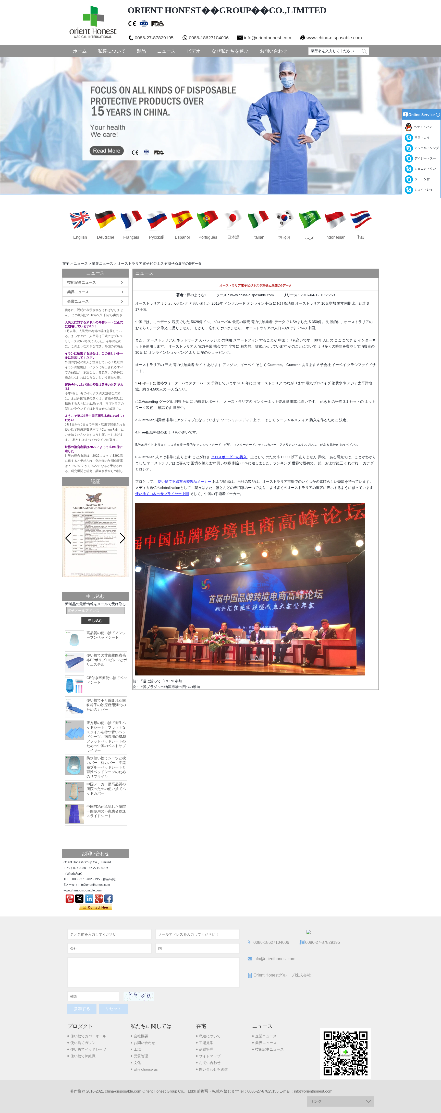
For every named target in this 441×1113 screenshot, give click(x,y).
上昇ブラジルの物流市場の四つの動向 (169, 687)
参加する (82, 1008)
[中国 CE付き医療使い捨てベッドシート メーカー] (74, 685)
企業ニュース (78, 301)
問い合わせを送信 (213, 1069)
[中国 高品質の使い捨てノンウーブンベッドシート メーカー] (74, 640)
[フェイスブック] (108, 898)
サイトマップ (209, 1056)
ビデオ (194, 51)
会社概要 (141, 1036)
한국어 (284, 237)
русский (156, 237)
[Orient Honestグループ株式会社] (92, 22)
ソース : (223, 295)
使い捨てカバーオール (88, 1036)
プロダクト (80, 1026)
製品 (141, 51)
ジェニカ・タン (424, 168)
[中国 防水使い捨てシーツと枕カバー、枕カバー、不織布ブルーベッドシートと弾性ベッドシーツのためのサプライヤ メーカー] (74, 765)
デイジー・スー (424, 158)
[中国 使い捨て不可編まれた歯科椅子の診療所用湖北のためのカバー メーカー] (74, 707)
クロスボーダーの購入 (229, 457)
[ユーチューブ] (70, 898)
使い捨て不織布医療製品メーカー (184, 481)
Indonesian (335, 237)
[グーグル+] (99, 898)
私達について (112, 51)
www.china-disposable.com (334, 37)
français (131, 237)
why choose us (146, 1069)
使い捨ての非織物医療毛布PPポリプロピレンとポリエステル (107, 660)
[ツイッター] (79, 898)
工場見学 (206, 1043)
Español (182, 237)
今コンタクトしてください (95, 907)
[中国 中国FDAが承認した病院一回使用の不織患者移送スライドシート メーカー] (74, 814)
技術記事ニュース (81, 282)
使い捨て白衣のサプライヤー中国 (162, 494)
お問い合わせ (273, 51)
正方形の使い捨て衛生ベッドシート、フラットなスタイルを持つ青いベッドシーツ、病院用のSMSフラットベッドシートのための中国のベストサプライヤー (106, 736)
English (80, 237)
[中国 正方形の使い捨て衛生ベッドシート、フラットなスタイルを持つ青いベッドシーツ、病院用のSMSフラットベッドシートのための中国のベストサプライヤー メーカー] (74, 730)
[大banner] (220, 126)
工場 (137, 1049)
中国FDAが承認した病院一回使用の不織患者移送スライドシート (106, 811)
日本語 (233, 237)
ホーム (80, 51)
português (208, 237)
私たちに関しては (151, 1026)
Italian (258, 237)
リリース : (292, 295)
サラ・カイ (421, 137)
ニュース (166, 51)
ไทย (360, 237)
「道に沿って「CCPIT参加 (160, 681)
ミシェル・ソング (426, 148)
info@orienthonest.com (267, 37)
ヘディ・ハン (422, 127)
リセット (113, 1008)
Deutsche (105, 237)
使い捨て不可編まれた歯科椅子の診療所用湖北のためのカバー (106, 705)
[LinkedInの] (89, 898)
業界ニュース (102, 263)
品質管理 (141, 1056)
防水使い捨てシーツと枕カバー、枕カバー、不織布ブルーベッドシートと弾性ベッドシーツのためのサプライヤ (106, 767)
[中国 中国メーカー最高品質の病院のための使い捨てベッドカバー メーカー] (74, 791)
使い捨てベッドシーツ (88, 1049)
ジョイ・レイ (423, 189)
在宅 (65, 263)
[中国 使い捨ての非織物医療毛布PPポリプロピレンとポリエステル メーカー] (74, 662)
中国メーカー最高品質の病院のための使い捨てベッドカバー (106, 788)
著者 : (181, 295)
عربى (309, 237)
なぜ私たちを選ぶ (230, 51)
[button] (122, 538)
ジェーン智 (421, 179)
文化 (137, 1063)
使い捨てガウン (82, 1043)
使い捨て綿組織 (82, 1056)
